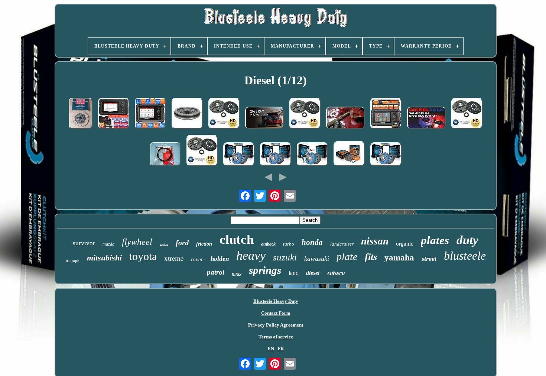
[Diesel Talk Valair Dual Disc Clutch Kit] (426, 118)
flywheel (137, 242)
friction (204, 244)
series (164, 245)
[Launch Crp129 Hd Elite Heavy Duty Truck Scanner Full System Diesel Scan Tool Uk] (150, 114)
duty (467, 240)
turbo (288, 244)
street (429, 258)
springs (265, 270)
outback (268, 244)
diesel (312, 273)
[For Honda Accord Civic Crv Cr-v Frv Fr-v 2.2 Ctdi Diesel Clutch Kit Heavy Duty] (224, 114)
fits (371, 257)
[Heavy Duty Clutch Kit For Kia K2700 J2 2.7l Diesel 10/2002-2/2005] (312, 155)
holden (220, 258)
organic (404, 244)
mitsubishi (104, 257)
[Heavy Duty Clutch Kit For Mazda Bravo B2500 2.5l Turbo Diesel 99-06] (386, 155)
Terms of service (276, 337)
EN (270, 348)
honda (312, 242)
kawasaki (316, 258)
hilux (236, 274)
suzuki (285, 257)
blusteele (465, 255)
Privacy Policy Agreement (275, 325)
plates (435, 240)
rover (197, 259)
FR (280, 348)
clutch (237, 239)
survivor (84, 243)
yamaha (399, 257)
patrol (215, 272)
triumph (72, 260)
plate (347, 256)
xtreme (173, 258)
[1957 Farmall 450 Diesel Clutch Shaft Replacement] (345, 118)
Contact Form (275, 313)
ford (182, 243)
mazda (108, 244)
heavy (251, 255)
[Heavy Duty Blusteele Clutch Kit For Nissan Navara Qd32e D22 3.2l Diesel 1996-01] (275, 155)
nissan (375, 241)
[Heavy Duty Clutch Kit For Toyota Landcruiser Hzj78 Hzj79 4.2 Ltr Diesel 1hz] (239, 155)
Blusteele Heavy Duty (275, 301)
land (294, 273)
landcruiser (342, 244)
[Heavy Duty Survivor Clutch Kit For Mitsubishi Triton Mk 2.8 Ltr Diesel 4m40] (349, 154)
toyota (143, 256)
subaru (336, 273)
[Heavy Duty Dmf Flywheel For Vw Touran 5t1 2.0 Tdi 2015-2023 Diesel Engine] (187, 114)
